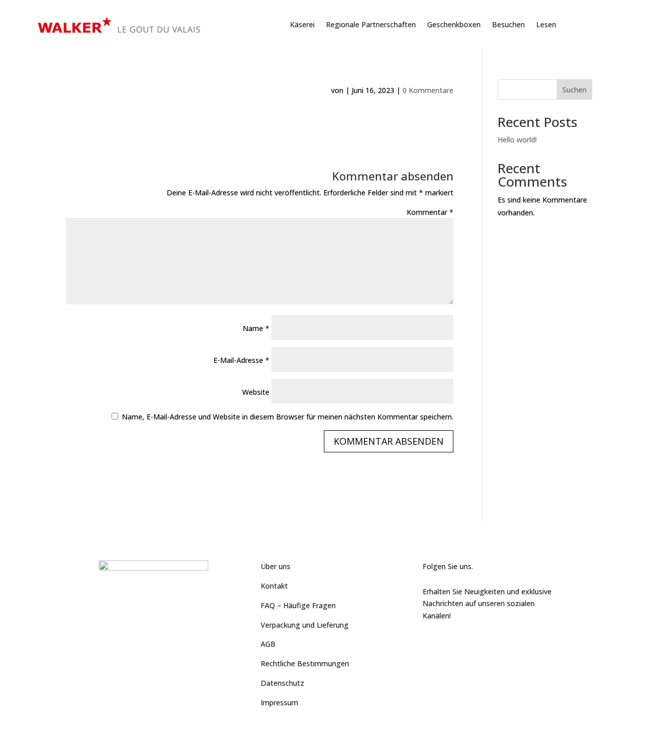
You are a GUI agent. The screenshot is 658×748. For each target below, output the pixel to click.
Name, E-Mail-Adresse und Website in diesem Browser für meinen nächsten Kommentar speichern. (287, 417)
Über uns (275, 566)
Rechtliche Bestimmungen (305, 663)
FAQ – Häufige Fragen (298, 605)
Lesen (546, 24)
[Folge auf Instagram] (472, 640)
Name (256, 328)
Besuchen (508, 24)
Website (255, 392)
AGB (268, 644)
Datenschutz (282, 683)
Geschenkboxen (454, 24)
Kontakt (274, 586)
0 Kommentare (428, 90)
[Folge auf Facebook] (431, 640)
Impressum (279, 702)
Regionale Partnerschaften (371, 24)
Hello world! (517, 139)
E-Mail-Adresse (241, 360)
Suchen (574, 90)
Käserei (302, 24)
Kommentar (430, 212)
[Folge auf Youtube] (451, 640)
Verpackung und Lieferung (305, 625)
